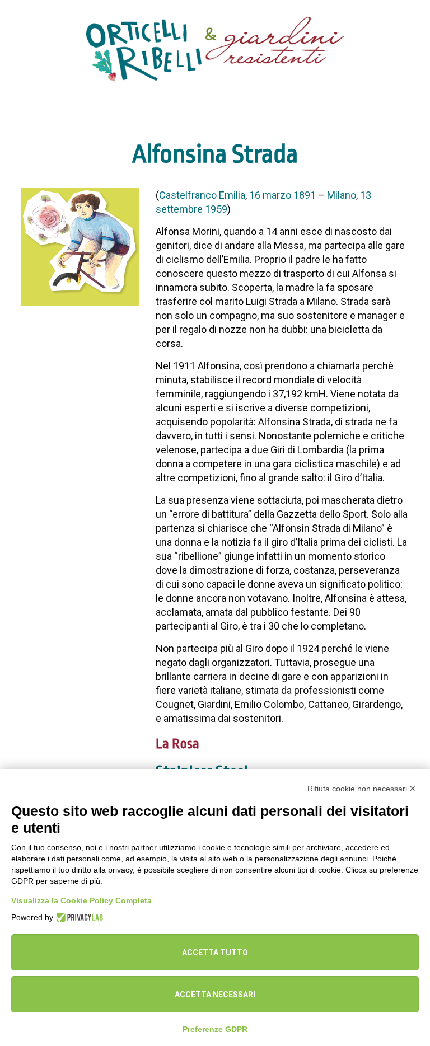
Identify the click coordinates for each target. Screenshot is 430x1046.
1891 (304, 195)
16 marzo (270, 195)
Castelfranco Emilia (202, 195)
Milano (341, 195)
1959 (216, 209)
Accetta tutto (215, 952)
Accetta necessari (215, 994)
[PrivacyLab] (78, 917)
